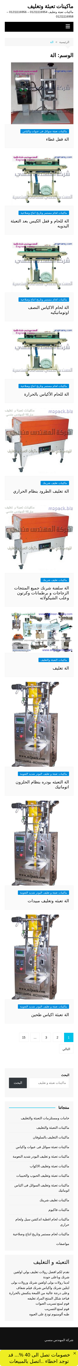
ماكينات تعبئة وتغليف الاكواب (49, 1166)
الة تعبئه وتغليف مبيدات (48, 901)
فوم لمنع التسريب (57, 1309)
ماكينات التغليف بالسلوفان (51, 1137)
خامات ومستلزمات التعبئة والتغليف (45, 1118)
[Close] (74, 1353)
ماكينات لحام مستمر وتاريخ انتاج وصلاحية (44, 212)
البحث (65, 1075)
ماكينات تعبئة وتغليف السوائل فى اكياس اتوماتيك (41, 1188)
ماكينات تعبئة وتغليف (50, 6)
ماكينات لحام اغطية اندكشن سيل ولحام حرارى (42, 1222)
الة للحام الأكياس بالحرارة (46, 394)
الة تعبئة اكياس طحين (50, 1014)
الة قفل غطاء (57, 139)
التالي (66, 1049)
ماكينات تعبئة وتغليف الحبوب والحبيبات (42, 1175)
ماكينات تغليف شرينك (55, 483)
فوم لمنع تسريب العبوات (52, 1303)
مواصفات (62, 1244)
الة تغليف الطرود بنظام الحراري (41, 491)
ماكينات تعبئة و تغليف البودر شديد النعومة (43, 773)
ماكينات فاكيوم (58, 1210)
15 (23, 1037)
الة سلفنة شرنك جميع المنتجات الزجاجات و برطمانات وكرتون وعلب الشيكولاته (41, 593)
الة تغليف (61, 668)
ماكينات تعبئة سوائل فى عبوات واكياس (44, 131)
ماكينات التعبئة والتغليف (54, 659)
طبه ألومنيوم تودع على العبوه (49, 1314)
